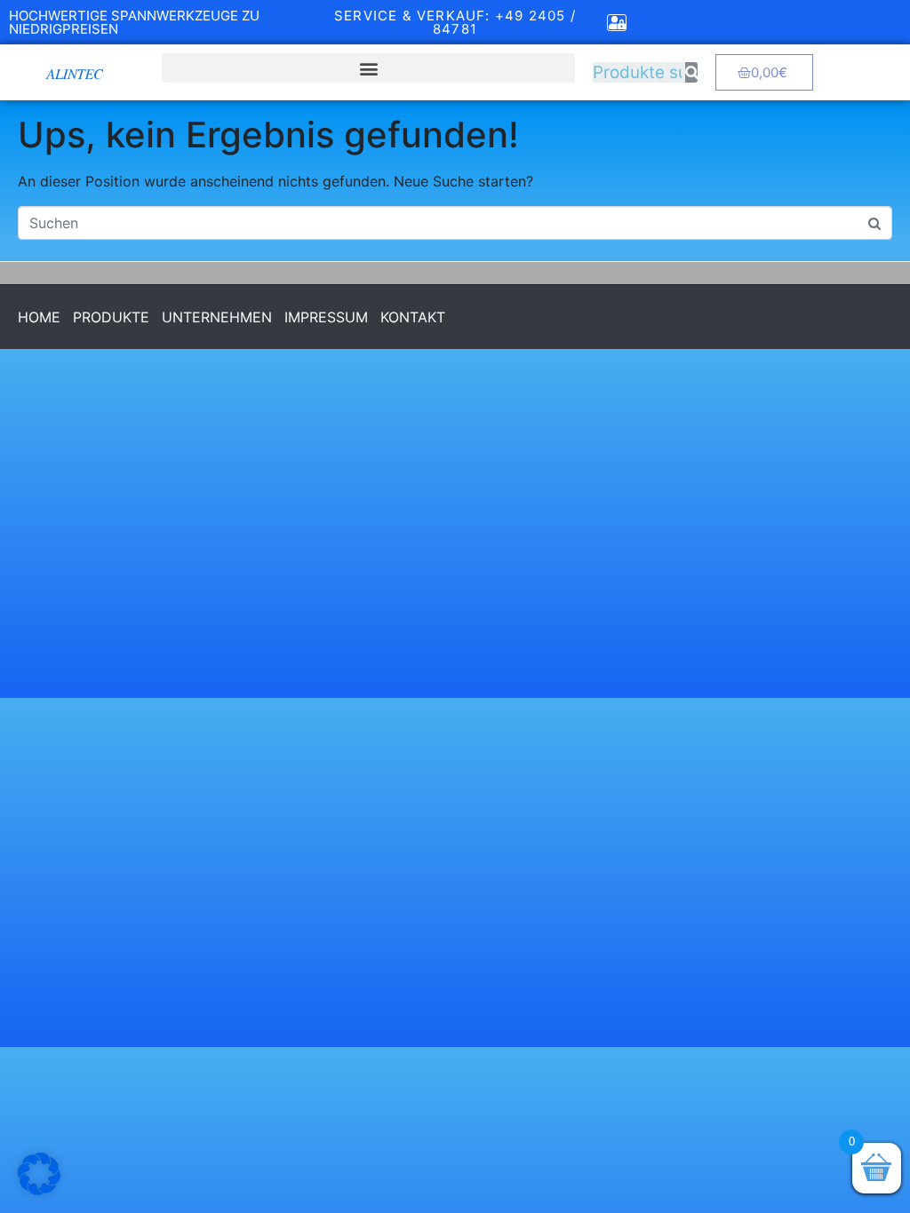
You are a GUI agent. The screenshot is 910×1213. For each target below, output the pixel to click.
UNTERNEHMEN (217, 317)
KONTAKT (412, 317)
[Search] (691, 72)
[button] (368, 68)
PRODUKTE (111, 317)
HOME (39, 317)
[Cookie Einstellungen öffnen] (39, 1190)
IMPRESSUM (326, 317)
